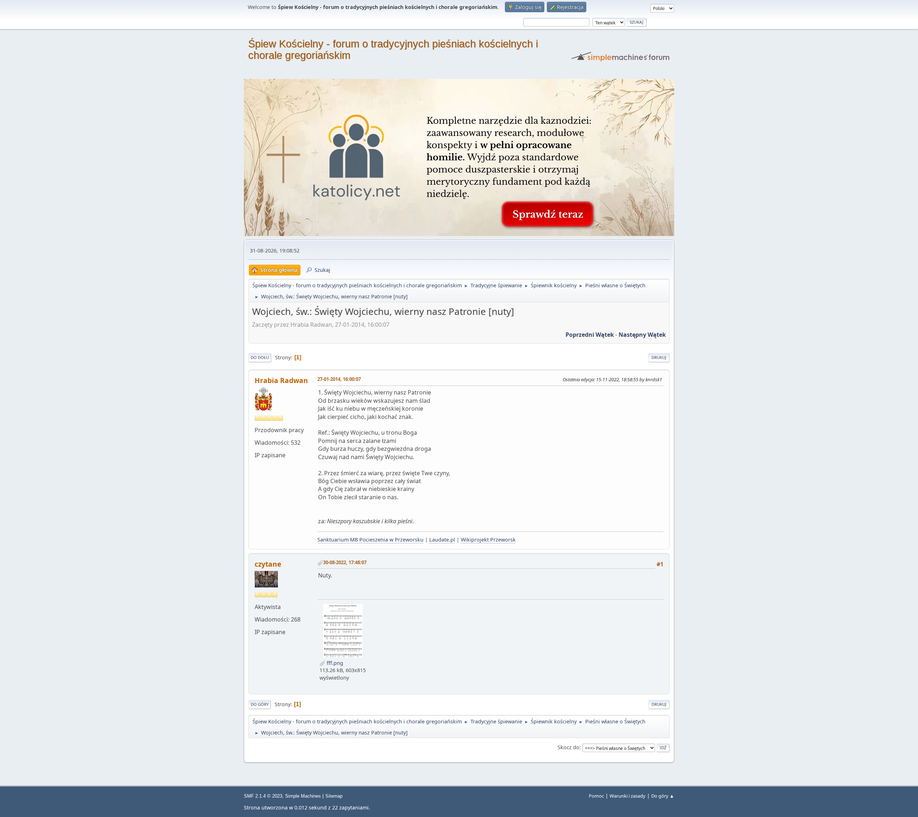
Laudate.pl (442, 539)
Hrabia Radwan (281, 380)
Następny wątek (642, 335)
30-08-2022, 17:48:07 (344, 562)
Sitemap (333, 796)
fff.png (334, 663)
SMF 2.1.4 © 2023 (263, 796)
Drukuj (659, 357)
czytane (268, 564)
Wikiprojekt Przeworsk (488, 539)
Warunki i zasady (627, 796)
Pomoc (596, 796)
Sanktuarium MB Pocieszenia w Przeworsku (370, 539)
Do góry (260, 704)
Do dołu (260, 357)
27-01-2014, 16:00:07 (339, 379)
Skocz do (568, 747)
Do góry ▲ (662, 796)
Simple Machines (303, 796)
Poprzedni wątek (590, 335)
